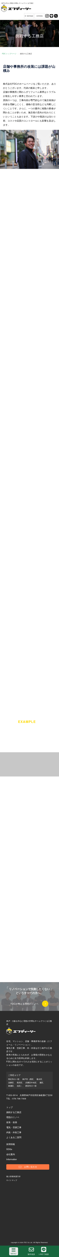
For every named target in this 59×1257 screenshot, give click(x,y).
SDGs (9, 1149)
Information (11, 1159)
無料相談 (30, 16)
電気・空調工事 (13, 1127)
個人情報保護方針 (13, 1176)
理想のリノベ (12, 1117)
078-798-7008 (19, 1098)
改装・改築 (11, 1122)
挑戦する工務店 (13, 1112)
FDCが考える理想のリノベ (24, 1003)
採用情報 (39, 16)
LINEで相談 (44, 1254)
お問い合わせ (30, 1166)
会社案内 (10, 1154)
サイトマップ (11, 1180)
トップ (9, 1107)
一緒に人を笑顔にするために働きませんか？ (29, 810)
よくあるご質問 (13, 1137)
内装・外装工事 (13, 1132)
